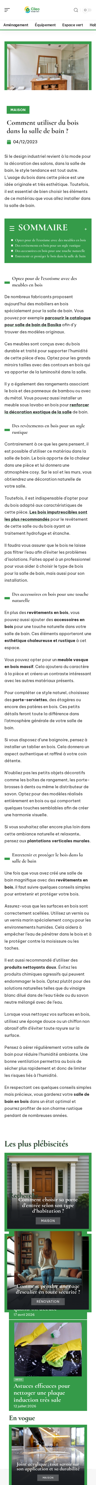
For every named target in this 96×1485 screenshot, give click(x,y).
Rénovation (48, 1301)
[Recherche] (76, 10)
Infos (18, 1379)
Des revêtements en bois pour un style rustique (48, 245)
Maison (18, 110)
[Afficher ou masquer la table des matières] (77, 229)
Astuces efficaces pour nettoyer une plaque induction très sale (42, 1393)
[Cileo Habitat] (32, 10)
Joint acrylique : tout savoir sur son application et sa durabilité (48, 1466)
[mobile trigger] (8, 10)
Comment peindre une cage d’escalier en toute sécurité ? (48, 1288)
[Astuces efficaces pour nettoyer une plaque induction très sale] (48, 1349)
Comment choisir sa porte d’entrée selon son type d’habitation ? (48, 1205)
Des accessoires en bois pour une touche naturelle (50, 251)
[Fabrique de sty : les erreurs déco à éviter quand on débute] (48, 1258)
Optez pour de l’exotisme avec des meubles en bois (50, 240)
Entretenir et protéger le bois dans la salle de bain (50, 256)
